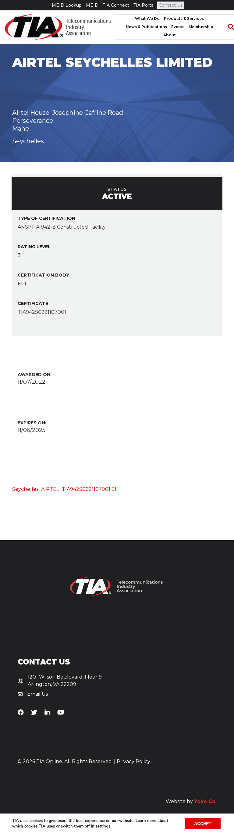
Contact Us (171, 5)
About (169, 35)
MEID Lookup (67, 5)
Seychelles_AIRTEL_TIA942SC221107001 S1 (64, 489)
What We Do (147, 18)
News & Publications (146, 26)
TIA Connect (116, 5)
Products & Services (184, 18)
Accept (202, 823)
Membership (201, 26)
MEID (92, 5)
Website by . (191, 801)
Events (177, 26)
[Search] (228, 27)
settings (103, 826)
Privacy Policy (133, 761)
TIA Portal (143, 5)
